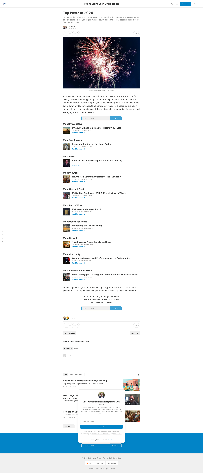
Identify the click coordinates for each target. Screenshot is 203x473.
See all (67, 426)
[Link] (60, 124)
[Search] (172, 4)
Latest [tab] (71, 375)
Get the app (112, 463)
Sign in (196, 4)
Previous (71, 333)
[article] (101, 385)
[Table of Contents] (2, 236)
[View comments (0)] (72, 33)
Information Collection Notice (101, 434)
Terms (105, 458)
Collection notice (115, 458)
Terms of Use (112, 432)
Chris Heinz (72, 26)
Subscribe (185, 4)
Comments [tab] (68, 348)
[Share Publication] (177, 4)
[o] (131, 400)
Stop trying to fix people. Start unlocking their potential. (83, 384)
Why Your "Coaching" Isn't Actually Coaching (85, 380)
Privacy (99, 458)
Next (133, 333)
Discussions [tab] (79, 375)
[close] (121, 392)
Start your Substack (96, 463)
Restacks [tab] (77, 348)
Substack (91, 469)
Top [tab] (65, 375)
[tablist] (72, 348)
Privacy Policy (117, 434)
